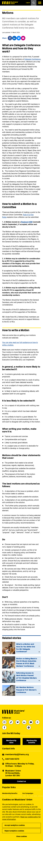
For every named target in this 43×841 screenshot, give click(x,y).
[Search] (33, 3)
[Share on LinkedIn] (14, 38)
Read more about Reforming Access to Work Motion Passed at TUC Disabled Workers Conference (21, 677)
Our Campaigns (27, 793)
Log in (28, 2)
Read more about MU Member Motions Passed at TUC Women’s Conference (21, 690)
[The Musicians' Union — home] (10, 2)
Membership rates (11, 741)
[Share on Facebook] (10, 38)
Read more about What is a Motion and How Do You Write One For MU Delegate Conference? (21, 648)
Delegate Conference (32, 59)
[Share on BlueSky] (19, 38)
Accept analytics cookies (15, 825)
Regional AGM (26, 222)
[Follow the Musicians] (4, 722)
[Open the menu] (39, 3)
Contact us (21, 781)
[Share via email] (23, 38)
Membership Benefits (9, 793)
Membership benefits (32, 741)
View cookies (21, 836)
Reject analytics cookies (14, 831)
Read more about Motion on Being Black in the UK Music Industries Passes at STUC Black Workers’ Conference (21, 662)
